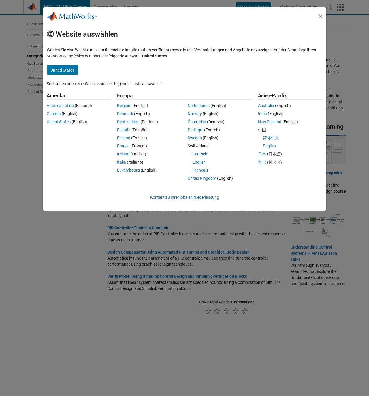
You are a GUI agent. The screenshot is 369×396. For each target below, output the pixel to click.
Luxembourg (128, 170)
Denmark (125, 113)
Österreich (197, 121)
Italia (121, 162)
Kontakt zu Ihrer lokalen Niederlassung (184, 197)
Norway (195, 113)
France (123, 146)
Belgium (124, 105)
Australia (266, 105)
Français (200, 170)
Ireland (123, 154)
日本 (262, 154)
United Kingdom (202, 178)
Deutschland (128, 121)
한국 (262, 162)
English (199, 162)
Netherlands (199, 105)
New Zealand (269, 121)
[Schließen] (320, 16)
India (262, 113)
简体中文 (271, 138)
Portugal (195, 129)
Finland (123, 138)
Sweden (195, 138)
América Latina (60, 105)
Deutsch (200, 154)
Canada (54, 113)
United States (59, 121)
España (124, 129)
